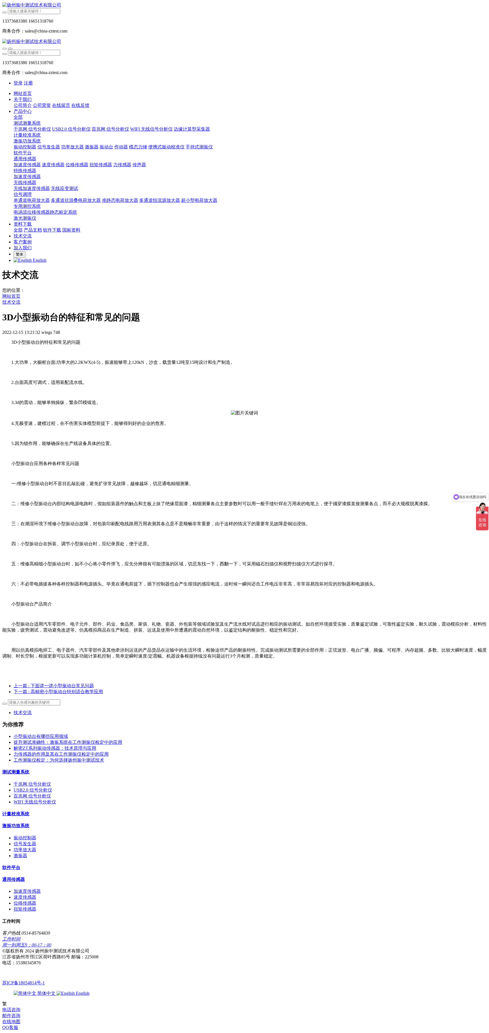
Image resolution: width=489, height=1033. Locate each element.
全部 (18, 117)
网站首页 (23, 93)
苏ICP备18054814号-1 (23, 982)
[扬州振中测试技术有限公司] (244, 5)
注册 (28, 83)
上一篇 (54, 685)
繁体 (19, 254)
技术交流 (11, 302)
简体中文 (46, 993)
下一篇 (58, 691)
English (82, 993)
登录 (18, 83)
